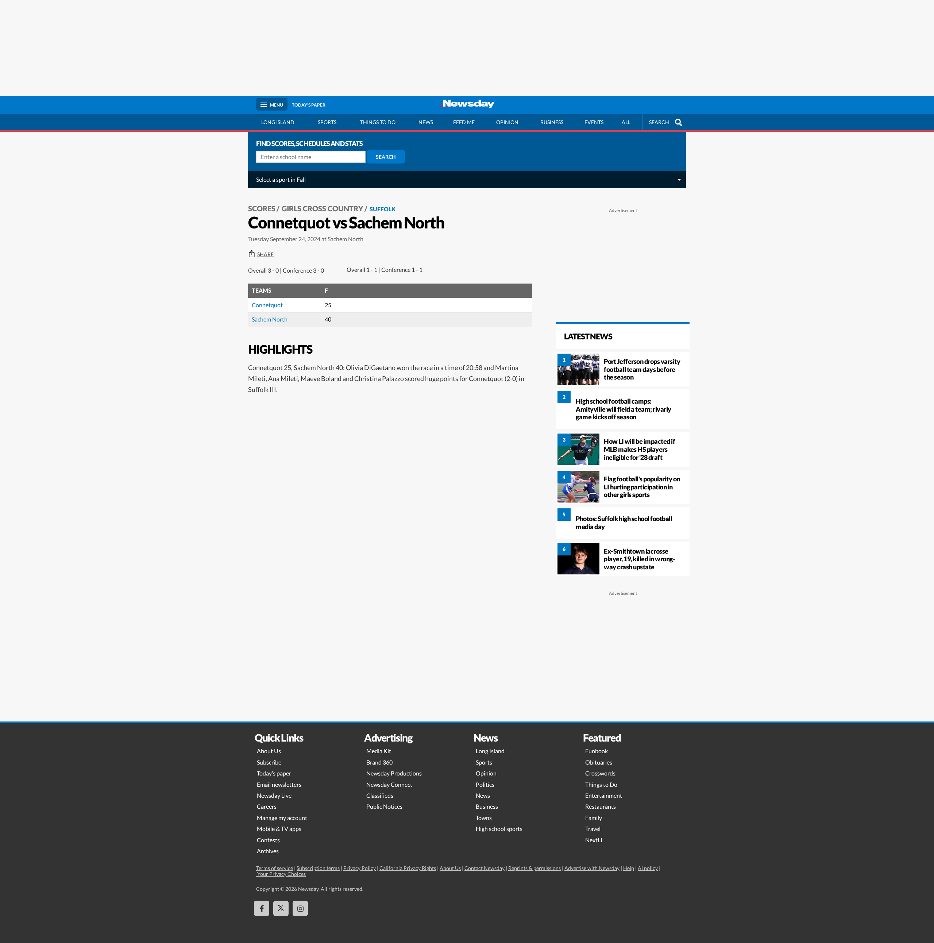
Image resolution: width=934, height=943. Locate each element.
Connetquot (267, 304)
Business (551, 122)
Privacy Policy (359, 868)
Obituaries (598, 762)
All (626, 122)
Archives (268, 850)
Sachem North (269, 319)
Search (386, 157)
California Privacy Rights (407, 868)
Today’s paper (274, 773)
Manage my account (282, 817)
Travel (593, 828)
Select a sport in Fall (281, 179)
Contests (268, 839)
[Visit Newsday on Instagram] (300, 908)
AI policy (648, 868)
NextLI (593, 839)
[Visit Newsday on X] (281, 908)
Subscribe (269, 762)
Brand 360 (379, 762)
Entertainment (603, 795)
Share (265, 254)
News (425, 122)
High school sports (499, 828)
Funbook (596, 750)
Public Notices (384, 806)
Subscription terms (318, 868)
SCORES (261, 208)
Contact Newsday (484, 868)
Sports (327, 122)
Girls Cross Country (322, 208)
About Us (269, 750)
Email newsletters (279, 784)
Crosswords (600, 773)
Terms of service (274, 868)
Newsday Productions (394, 773)
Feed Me (464, 122)
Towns (484, 817)
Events (593, 122)
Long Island (277, 122)
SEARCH (659, 122)
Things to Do (601, 784)
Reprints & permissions (534, 868)
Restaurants (600, 806)
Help (628, 868)
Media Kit (378, 750)
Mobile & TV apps (279, 828)
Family (593, 817)
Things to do (377, 122)
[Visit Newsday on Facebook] (261, 908)
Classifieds (379, 795)
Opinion (507, 122)
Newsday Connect (389, 784)
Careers (267, 806)
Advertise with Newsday (592, 868)
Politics (485, 784)
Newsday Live (274, 795)
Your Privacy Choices (281, 874)
